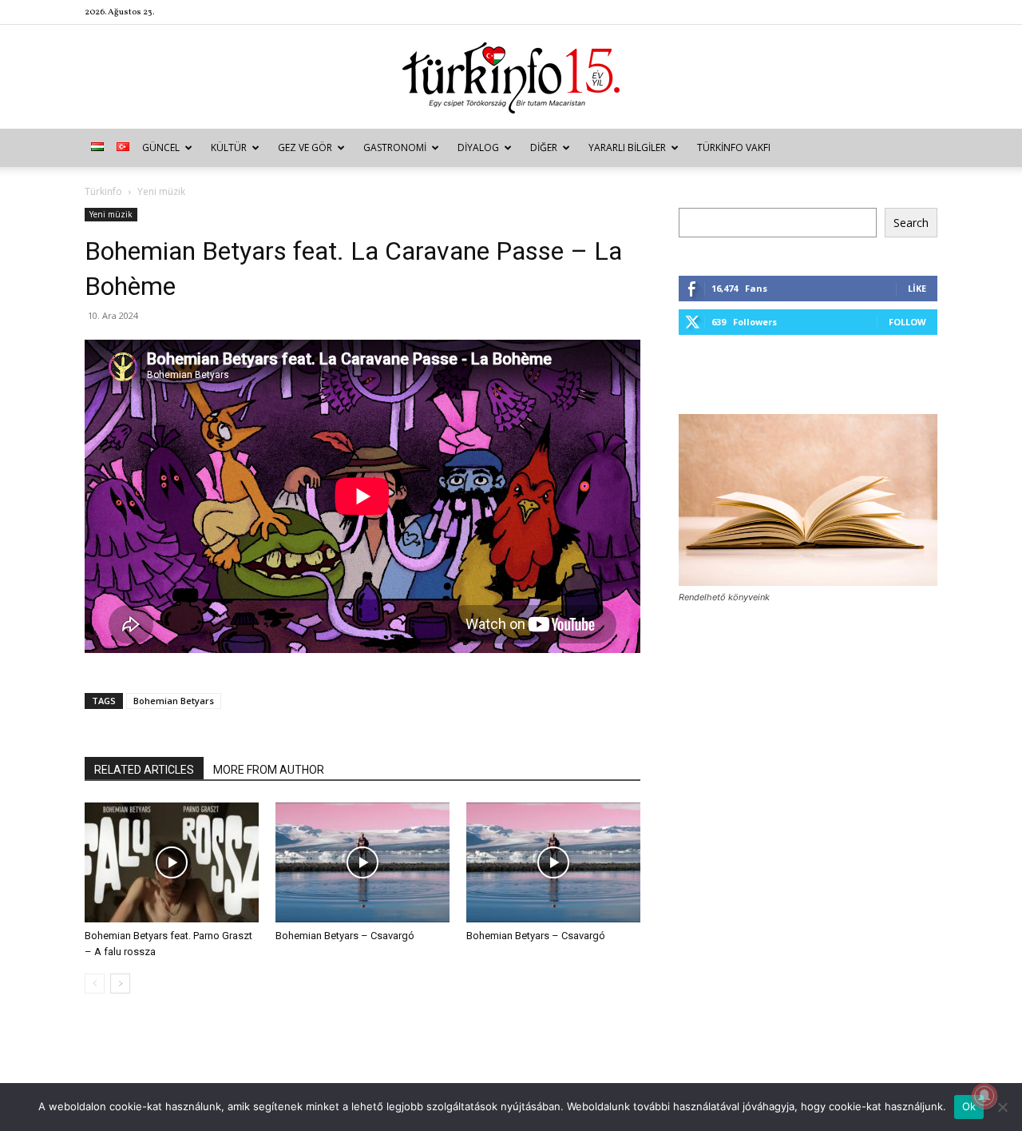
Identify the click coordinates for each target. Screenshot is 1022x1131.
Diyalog (478, 147)
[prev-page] (95, 984)
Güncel (161, 147)
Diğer (543, 147)
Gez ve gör (305, 147)
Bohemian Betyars (173, 701)
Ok (969, 1106)
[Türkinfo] (511, 77)
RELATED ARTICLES (144, 769)
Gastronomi (394, 147)
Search (911, 222)
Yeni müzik (111, 214)
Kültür (229, 147)
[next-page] (120, 984)
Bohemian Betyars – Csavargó (344, 936)
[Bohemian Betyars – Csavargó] (362, 862)
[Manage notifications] (984, 1096)
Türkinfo (103, 191)
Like (917, 288)
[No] (1002, 1107)
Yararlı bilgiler (627, 147)
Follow (907, 322)
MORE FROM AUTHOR (268, 769)
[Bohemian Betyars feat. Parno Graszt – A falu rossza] (172, 862)
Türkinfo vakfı (733, 147)
